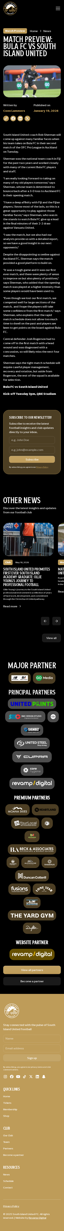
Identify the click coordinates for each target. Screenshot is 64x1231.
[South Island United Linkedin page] (37, 1077)
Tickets (7, 1103)
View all (51, 638)
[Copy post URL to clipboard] (6, 118)
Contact (8, 1187)
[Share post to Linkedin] (20, 118)
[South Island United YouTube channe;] (18, 1077)
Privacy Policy (42, 467)
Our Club (8, 1135)
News (6, 1174)
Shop (6, 1116)
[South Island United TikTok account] (24, 1077)
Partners (8, 1148)
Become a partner (32, 981)
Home (6, 1096)
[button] (57, 8)
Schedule (8, 1181)
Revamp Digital (37, 1218)
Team (6, 1142)
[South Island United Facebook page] (12, 1077)
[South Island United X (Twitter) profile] (31, 1077)
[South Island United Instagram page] (5, 1077)
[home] (10, 8)
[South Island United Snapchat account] (44, 1077)
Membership (10, 1109)
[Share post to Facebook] (13, 118)
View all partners (32, 970)
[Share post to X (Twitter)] (27, 118)
